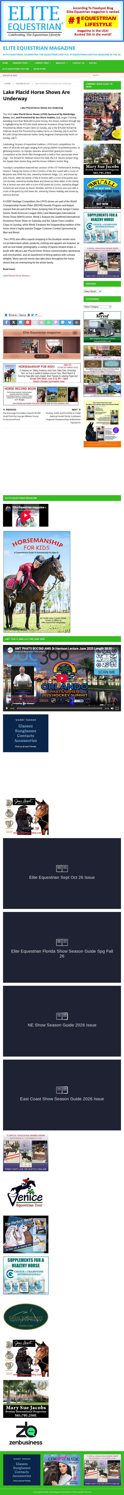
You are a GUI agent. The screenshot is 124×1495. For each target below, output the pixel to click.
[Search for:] (106, 75)
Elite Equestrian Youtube (15, 69)
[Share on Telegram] (62, 322)
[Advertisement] (42, 293)
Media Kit (60, 63)
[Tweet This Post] (13, 322)
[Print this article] (41, 322)
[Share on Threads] (76, 322)
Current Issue (41, 63)
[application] (62, 678)
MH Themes (86, 1492)
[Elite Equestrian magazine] (62, 39)
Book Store (40, 69)
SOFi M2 (92, 63)
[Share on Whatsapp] (48, 322)
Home (5, 63)
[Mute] (112, 708)
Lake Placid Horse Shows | (16, 275)
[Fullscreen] (117, 708)
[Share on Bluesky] (69, 322)
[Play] (6, 708)
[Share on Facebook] (6, 322)
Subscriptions (20, 63)
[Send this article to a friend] (34, 322)
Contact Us (78, 63)
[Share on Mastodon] (55, 322)
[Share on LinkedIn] (20, 322)
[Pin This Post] (27, 322)
